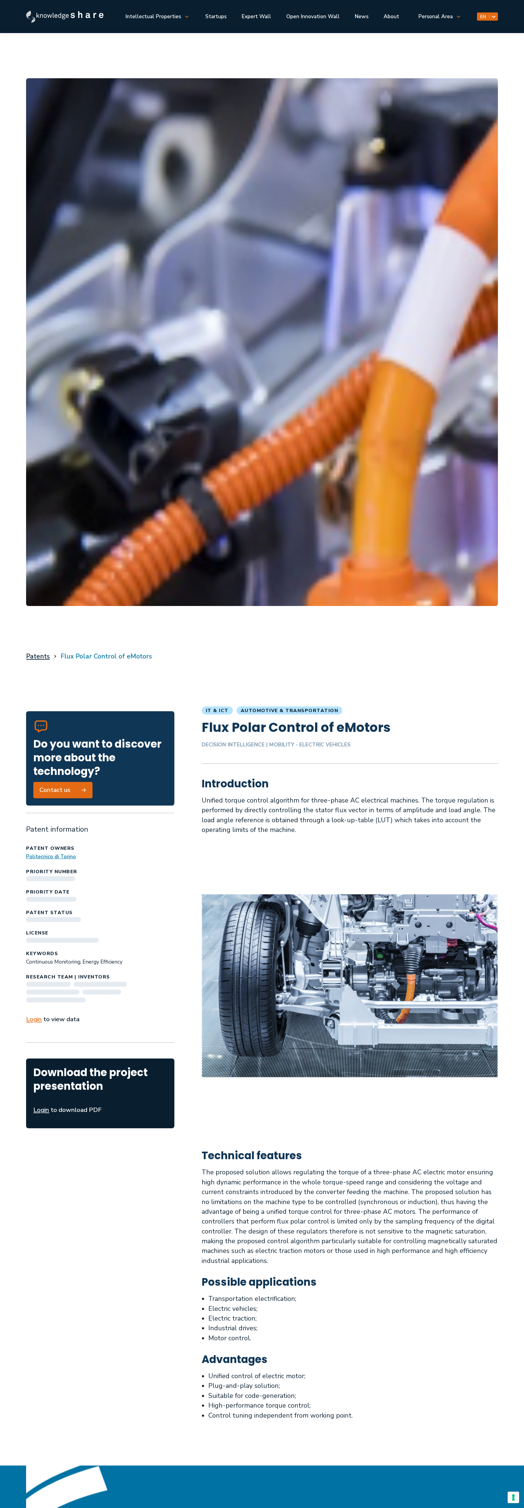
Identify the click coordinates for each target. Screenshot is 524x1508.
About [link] (391, 16)
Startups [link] (216, 16)
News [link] (361, 16)
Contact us (54, 790)
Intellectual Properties (153, 16)
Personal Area (435, 16)
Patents (38, 656)
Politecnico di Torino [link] (51, 856)
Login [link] (34, 1019)
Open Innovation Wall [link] (313, 16)
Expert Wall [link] (256, 16)
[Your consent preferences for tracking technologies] (513, 1497)
